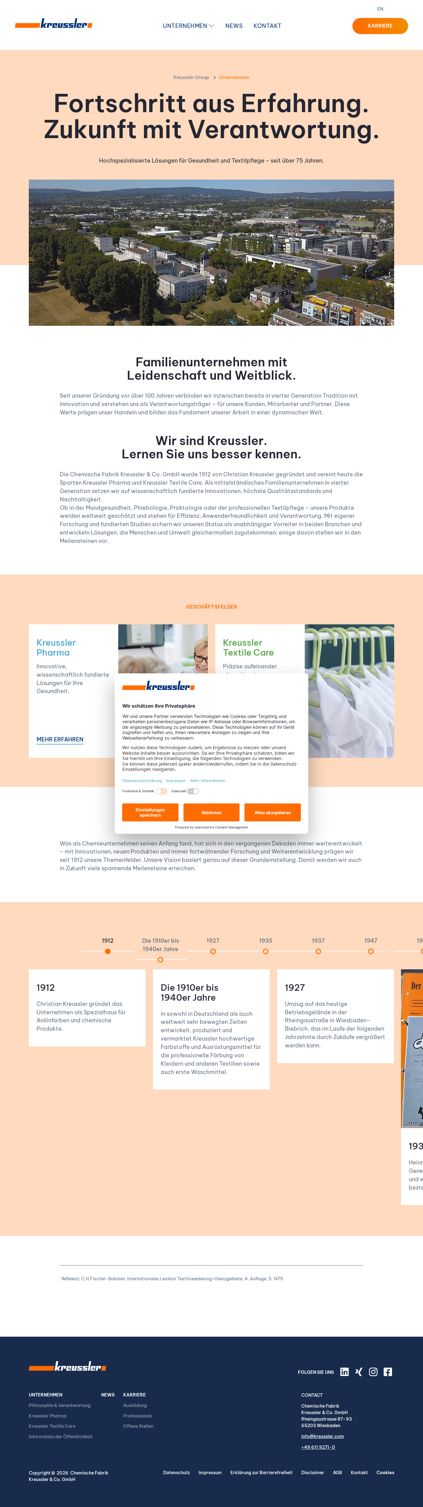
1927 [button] (213, 940)
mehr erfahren (60, 740)
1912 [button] (108, 940)
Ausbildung (135, 1405)
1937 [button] (318, 940)
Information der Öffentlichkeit (61, 1436)
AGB (337, 1472)
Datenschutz (176, 1472)
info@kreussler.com (322, 1436)
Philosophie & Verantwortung (59, 1405)
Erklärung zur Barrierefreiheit (261, 1472)
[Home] (53, 26)
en (380, 9)
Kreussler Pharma (56, 647)
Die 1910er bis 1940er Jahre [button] (160, 945)
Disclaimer (312, 1472)
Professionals (137, 1416)
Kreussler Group (191, 77)
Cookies (385, 1472)
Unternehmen (185, 25)
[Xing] (359, 1374)
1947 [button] (370, 940)
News (233, 25)
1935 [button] (266, 940)
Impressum (210, 1472)
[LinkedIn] (345, 1374)
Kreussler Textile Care (248, 647)
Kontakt (268, 25)
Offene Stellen (138, 1426)
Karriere (134, 1395)
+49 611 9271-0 (318, 1447)
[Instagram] (374, 1374)
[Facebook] (389, 1374)
